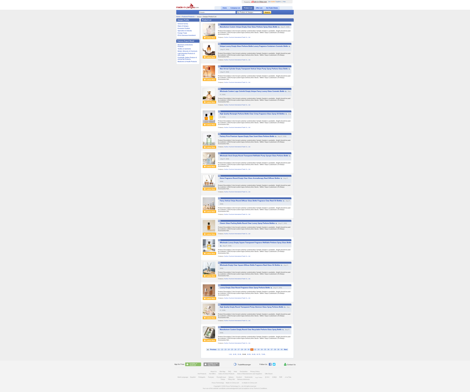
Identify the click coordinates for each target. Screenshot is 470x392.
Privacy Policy (255, 371)
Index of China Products (226, 374)
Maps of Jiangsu (183, 26)
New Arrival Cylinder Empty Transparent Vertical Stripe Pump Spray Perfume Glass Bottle (254, 69)
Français (211, 377)
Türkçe (223, 379)
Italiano (231, 377)
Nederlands (249, 377)
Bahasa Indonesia (243, 379)
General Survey (183, 24)
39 (278, 349)
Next (285, 349)
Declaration (243, 371)
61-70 (258, 354)
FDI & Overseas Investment (187, 35)
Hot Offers (212, 374)
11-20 (234, 354)
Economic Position (184, 28)
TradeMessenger (242, 364)
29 (245, 349)
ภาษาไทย (288, 377)
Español (193, 377)
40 (281, 349)
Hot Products (202, 374)
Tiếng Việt (231, 379)
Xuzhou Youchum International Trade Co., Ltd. (237, 37)
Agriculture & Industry (185, 31)
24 (229, 349)
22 (222, 349)
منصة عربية (258, 377)
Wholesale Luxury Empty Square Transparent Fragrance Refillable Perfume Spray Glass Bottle (255, 243)
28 (242, 349)
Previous (213, 349)
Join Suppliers (274, 1)
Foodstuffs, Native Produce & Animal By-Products (187, 58)
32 (255, 349)
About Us (214, 371)
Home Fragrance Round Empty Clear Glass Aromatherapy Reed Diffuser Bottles (250, 178)
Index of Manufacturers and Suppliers (249, 374)
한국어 (267, 377)
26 (235, 349)
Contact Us (290, 364)
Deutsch (239, 377)
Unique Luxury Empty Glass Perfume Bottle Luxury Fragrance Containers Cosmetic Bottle (254, 46)
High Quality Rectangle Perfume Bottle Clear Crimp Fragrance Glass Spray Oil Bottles (252, 114)
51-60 (253, 354)
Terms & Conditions (260, 388)
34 (262, 349)
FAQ (229, 371)
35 (265, 349)
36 (268, 349)
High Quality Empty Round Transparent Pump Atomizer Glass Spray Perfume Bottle (251, 307)
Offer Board (268, 374)
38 (275, 349)
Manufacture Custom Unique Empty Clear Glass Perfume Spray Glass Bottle (248, 27)
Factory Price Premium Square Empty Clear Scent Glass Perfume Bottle (247, 136)
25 (232, 349)
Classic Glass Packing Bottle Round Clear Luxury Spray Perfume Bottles (247, 223)
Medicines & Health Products (187, 61)
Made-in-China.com (232, 383)
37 (272, 349)
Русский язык (221, 377)
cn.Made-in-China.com (249, 383)
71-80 (263, 354)
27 (239, 349)
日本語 (274, 377)
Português (201, 377)
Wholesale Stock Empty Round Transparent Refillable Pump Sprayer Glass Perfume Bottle (254, 156)
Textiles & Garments (184, 49)
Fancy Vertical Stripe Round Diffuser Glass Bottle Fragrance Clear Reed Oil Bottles (251, 201)
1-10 (230, 354)
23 (225, 349)
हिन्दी (280, 377)
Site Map (222, 371)
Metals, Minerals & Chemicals (187, 51)
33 (258, 349)
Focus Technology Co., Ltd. (235, 386)
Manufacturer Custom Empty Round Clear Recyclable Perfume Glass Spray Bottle (251, 329)
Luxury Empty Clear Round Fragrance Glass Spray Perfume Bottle (245, 288)
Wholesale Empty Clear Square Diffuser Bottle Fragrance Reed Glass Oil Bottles (250, 265)
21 (219, 349)
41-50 (249, 354)
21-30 (239, 354)
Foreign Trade (182, 33)
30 (248, 349)
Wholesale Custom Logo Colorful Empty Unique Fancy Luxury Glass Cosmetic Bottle (252, 91)
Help (284, 1)
